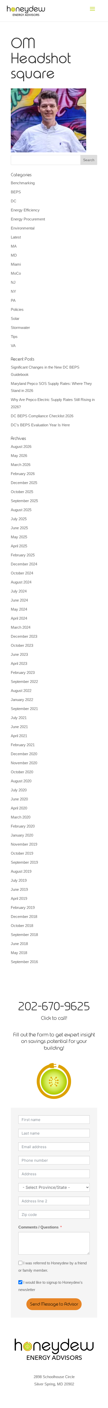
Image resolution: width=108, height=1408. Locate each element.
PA (13, 300)
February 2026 (23, 474)
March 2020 (20, 817)
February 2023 (23, 672)
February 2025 (23, 555)
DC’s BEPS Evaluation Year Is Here (40, 425)
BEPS (16, 192)
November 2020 (24, 763)
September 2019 (24, 862)
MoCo (16, 273)
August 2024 (21, 582)
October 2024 (22, 573)
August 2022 (21, 690)
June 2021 (19, 727)
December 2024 (24, 564)
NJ (13, 282)
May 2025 (19, 537)
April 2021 (19, 736)
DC (13, 201)
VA (13, 345)
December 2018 (24, 916)
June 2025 (19, 528)
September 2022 (24, 681)
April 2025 (19, 546)
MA (14, 246)
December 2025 (24, 483)
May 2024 (19, 609)
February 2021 (23, 745)
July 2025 (19, 519)
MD (14, 255)
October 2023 (22, 645)
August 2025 (21, 510)
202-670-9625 (54, 1006)
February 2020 (23, 826)
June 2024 (19, 600)
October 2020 (22, 772)
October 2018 (22, 925)
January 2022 (22, 699)
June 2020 (19, 799)
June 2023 (19, 654)
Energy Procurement (28, 219)
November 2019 (24, 844)
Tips (14, 336)
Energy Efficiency (25, 210)
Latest (16, 237)
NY (13, 291)
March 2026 (20, 464)
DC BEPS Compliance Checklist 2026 (42, 416)
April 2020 (19, 808)
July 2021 (19, 718)
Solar (15, 318)
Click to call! (54, 1018)
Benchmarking (23, 183)
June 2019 (19, 889)
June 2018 (19, 944)
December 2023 (24, 636)
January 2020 (22, 835)
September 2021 (24, 709)
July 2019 (19, 880)
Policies (17, 309)
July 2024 (19, 591)
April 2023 (19, 663)
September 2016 (24, 962)
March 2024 (20, 627)
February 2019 (23, 907)
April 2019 (19, 898)
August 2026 (21, 446)
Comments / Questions (38, 1227)
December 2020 (24, 754)
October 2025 (22, 492)
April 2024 (19, 618)
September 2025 (24, 501)
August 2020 (21, 781)
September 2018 (24, 934)
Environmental (22, 228)
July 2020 (19, 790)
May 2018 (19, 953)
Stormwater (20, 327)
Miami (16, 264)
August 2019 (21, 871)
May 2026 (19, 455)
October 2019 (22, 853)
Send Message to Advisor (54, 1304)
